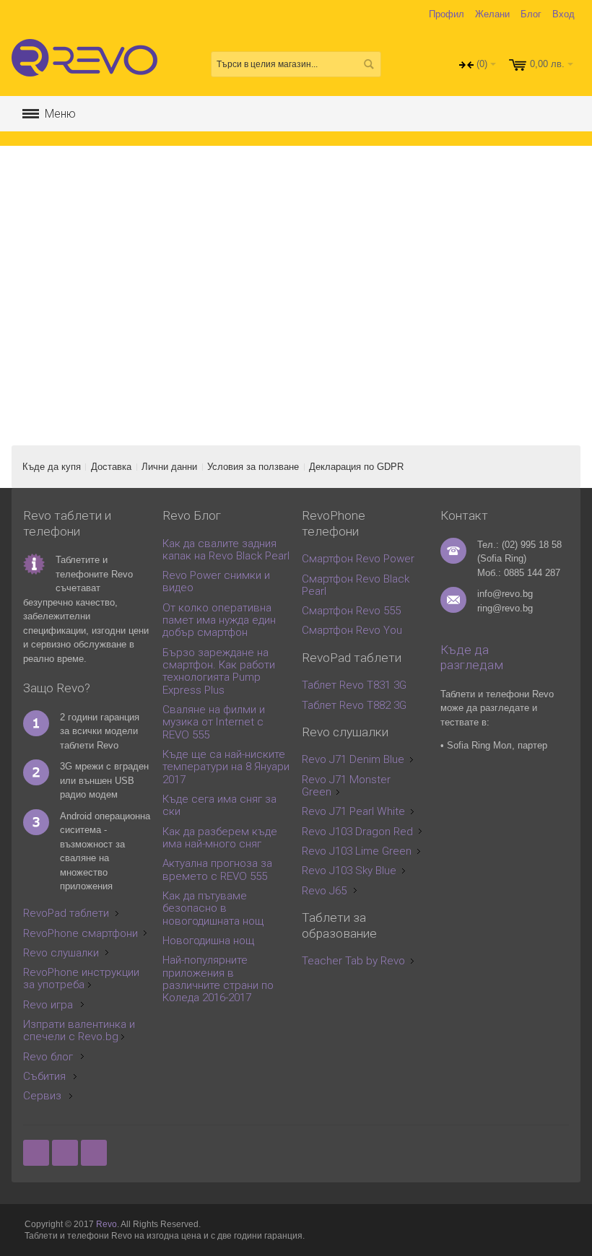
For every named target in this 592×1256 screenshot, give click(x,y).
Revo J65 (324, 890)
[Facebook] (37, 1153)
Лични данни (169, 466)
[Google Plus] (66, 1153)
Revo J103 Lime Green (357, 851)
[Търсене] (368, 64)
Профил (446, 14)
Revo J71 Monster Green (346, 785)
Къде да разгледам (471, 657)
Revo (106, 1224)
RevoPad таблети (66, 913)
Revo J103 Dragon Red (357, 831)
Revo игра (48, 1004)
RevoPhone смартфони (80, 933)
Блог (531, 14)
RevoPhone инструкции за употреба (81, 978)
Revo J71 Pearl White (353, 811)
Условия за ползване (253, 466)
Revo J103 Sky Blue (349, 870)
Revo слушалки (61, 952)
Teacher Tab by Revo (353, 960)
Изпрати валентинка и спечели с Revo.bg (79, 1030)
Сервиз (42, 1095)
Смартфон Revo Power (358, 558)
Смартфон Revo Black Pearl (355, 585)
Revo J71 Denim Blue (353, 759)
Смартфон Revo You (352, 630)
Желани (492, 14)
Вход (563, 14)
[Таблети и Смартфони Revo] (88, 64)
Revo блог (48, 1056)
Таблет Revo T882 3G (354, 705)
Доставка (111, 466)
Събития (44, 1076)
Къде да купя (51, 466)
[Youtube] (94, 1153)
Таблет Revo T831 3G (354, 685)
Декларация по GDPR (356, 466)
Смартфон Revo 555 (351, 610)
